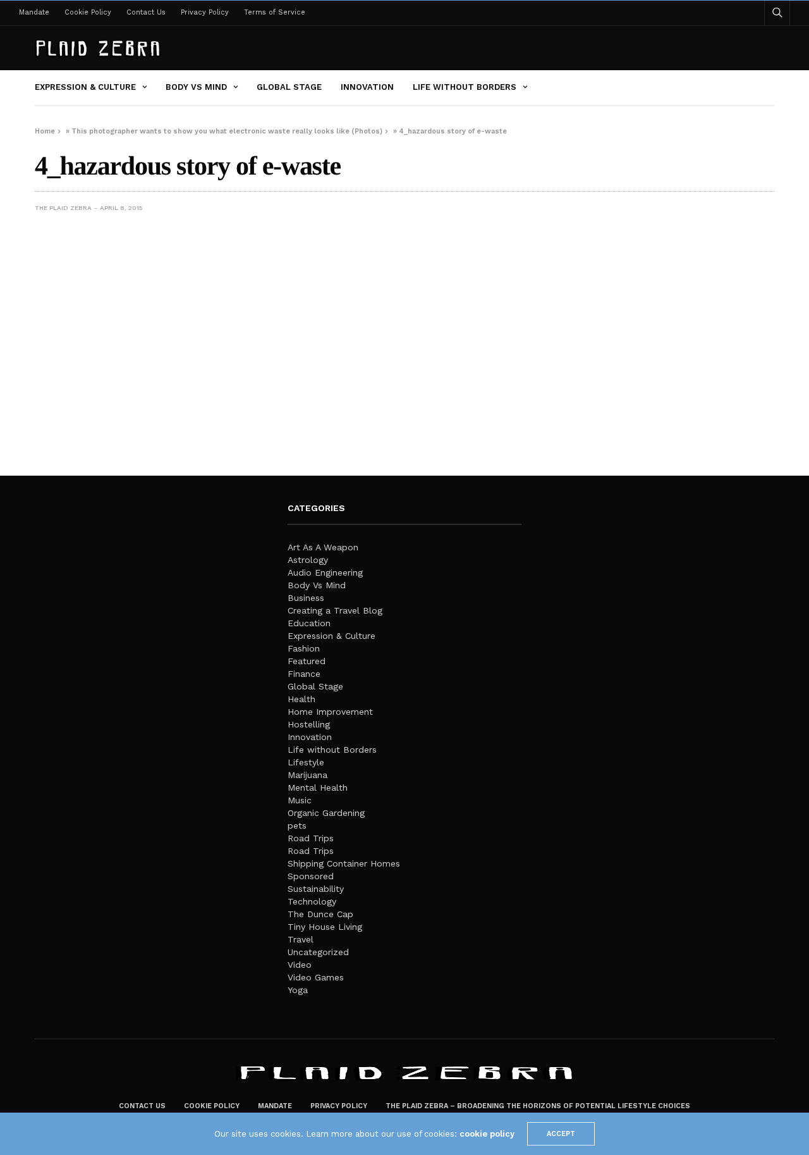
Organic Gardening (326, 812)
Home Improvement (330, 711)
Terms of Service (274, 12)
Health (301, 699)
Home (45, 131)
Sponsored (311, 876)
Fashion (304, 648)
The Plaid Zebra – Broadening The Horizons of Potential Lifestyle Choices (538, 1106)
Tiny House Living (325, 926)
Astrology (308, 559)
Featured (306, 661)
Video (300, 964)
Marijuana (307, 774)
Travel (300, 939)
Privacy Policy (205, 12)
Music (300, 800)
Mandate (34, 12)
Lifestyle (306, 762)
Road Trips (311, 838)
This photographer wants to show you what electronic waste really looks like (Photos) (226, 131)
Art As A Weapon (323, 547)
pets (297, 825)
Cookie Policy (87, 12)
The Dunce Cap (320, 914)
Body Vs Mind (196, 87)
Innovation (367, 87)
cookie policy (486, 1134)
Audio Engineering (325, 572)
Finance (304, 673)
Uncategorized (318, 952)
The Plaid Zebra (63, 207)
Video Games (316, 977)
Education (309, 623)
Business (306, 597)
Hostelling (309, 724)
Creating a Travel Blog (335, 610)
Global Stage (289, 87)
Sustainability (316, 888)
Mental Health (318, 787)
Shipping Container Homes (344, 863)
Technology (312, 901)
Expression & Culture (85, 87)
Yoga (298, 989)
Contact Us (146, 12)
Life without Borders (464, 87)
